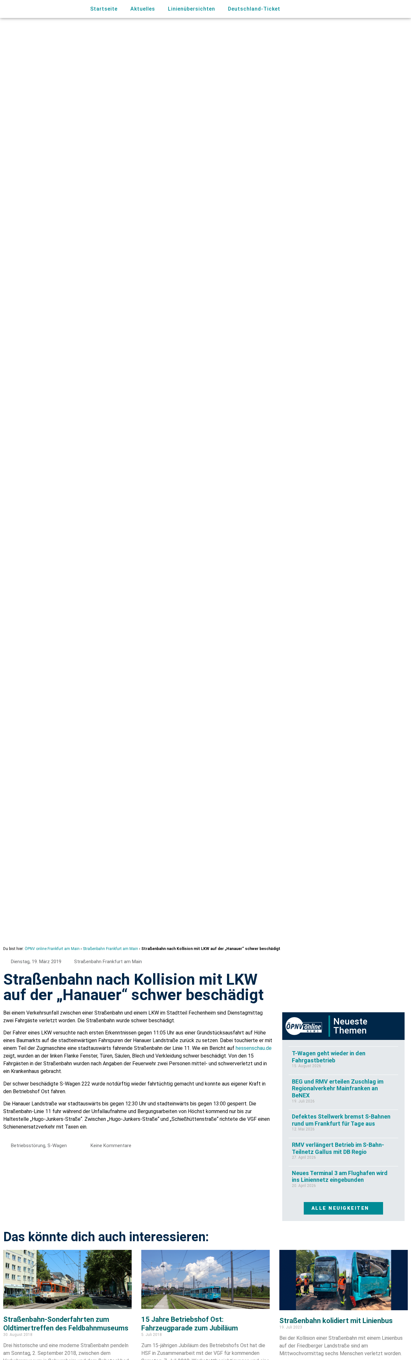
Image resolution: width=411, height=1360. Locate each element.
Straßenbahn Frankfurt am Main (110, 948)
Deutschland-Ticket (254, 9)
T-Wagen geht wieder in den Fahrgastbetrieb (328, 1057)
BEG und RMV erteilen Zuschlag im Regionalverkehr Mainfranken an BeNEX (337, 1088)
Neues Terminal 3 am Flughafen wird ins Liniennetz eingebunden (340, 1176)
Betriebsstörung (28, 1145)
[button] (376, 9)
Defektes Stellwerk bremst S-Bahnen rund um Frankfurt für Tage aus (341, 1120)
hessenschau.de (254, 1048)
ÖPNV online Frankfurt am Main (52, 948)
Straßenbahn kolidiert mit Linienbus (336, 1321)
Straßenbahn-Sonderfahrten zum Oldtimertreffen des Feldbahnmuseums (65, 1323)
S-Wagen (57, 1145)
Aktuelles (142, 9)
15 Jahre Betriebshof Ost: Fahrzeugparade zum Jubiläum (189, 1323)
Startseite (104, 9)
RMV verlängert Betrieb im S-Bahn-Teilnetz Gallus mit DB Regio (338, 1148)
